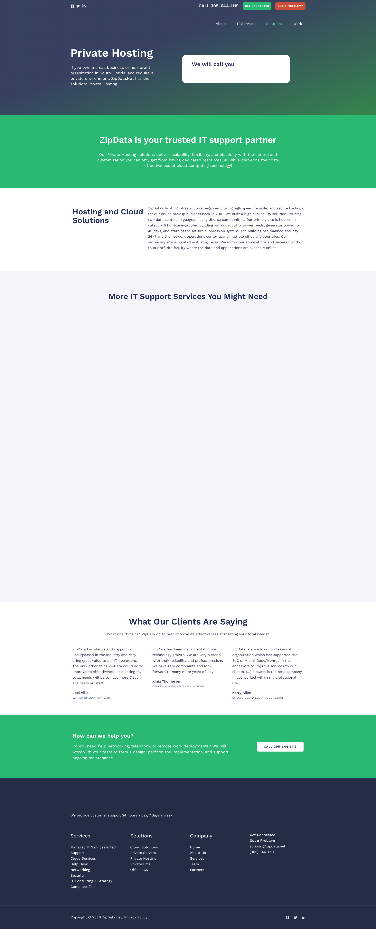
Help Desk (79, 864)
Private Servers (143, 853)
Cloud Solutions (144, 847)
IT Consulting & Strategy (91, 881)
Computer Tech (83, 886)
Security (77, 875)
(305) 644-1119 (262, 852)
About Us (198, 853)
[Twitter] (78, 6)
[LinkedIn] (84, 6)
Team (194, 864)
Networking (80, 870)
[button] (257, 6)
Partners (197, 870)
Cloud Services (83, 858)
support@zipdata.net (268, 846)
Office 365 (139, 870)
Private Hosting (143, 858)
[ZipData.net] (94, 23)
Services (197, 858)
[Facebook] (72, 6)
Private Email (141, 864)
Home (195, 847)
